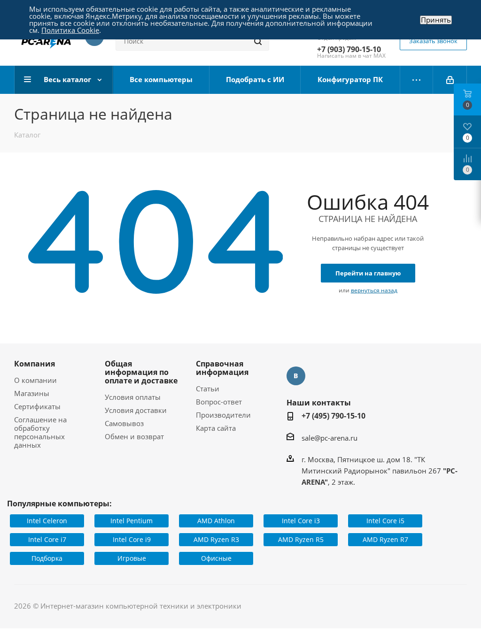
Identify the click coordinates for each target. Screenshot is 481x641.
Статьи (207, 388)
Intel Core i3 (301, 520)
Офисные (216, 558)
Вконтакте (296, 375)
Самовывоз (124, 423)
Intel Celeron (47, 520)
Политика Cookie (70, 30)
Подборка (46, 558)
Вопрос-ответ (219, 401)
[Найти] (258, 41)
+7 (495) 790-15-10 (333, 416)
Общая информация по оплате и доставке (141, 372)
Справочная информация (222, 368)
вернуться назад (374, 290)
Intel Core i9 (132, 539)
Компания (34, 364)
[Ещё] (416, 80)
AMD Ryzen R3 (216, 539)
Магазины (31, 393)
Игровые (131, 558)
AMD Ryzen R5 (301, 539)
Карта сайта (216, 428)
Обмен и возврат (134, 436)
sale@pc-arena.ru (329, 438)
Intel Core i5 (385, 520)
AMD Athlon (216, 520)
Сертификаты (37, 406)
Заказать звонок (433, 41)
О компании (35, 380)
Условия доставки (136, 410)
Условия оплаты (133, 397)
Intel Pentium (131, 520)
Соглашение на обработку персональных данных (40, 432)
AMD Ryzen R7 (385, 539)
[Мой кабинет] (450, 80)
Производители (223, 415)
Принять (436, 19)
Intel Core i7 (47, 539)
